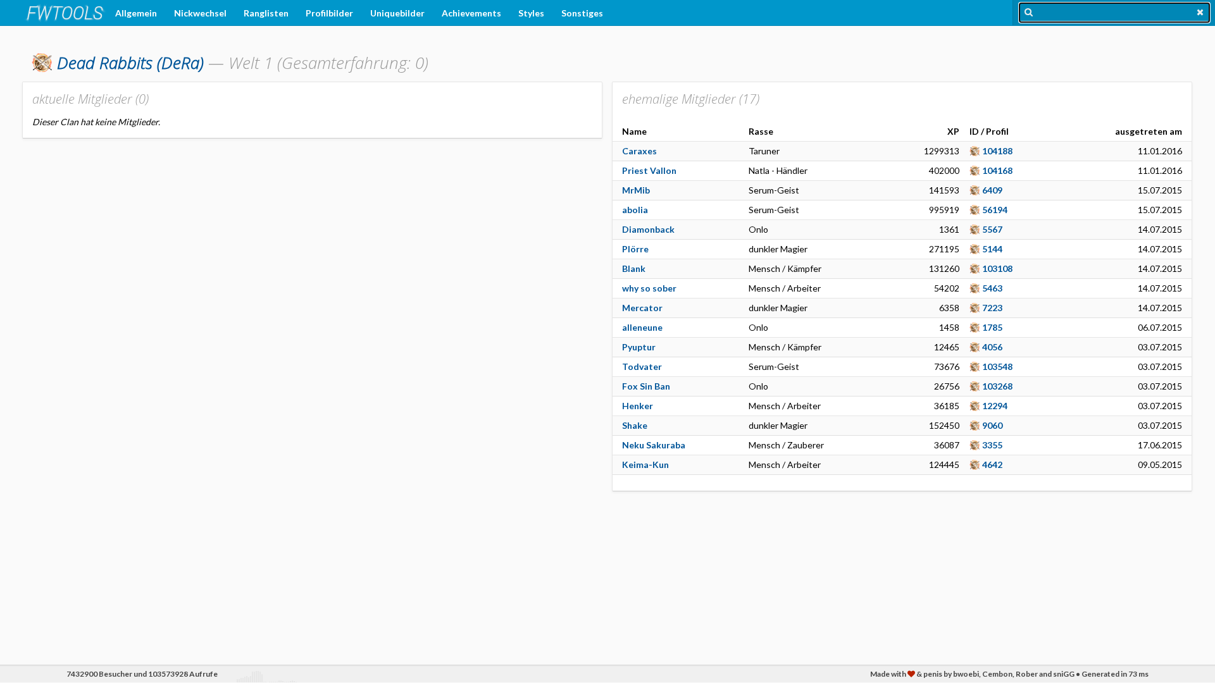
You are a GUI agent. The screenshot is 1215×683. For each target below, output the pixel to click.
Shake (634, 425)
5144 (992, 248)
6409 (992, 190)
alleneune (642, 327)
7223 (992, 307)
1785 (992, 327)
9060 (992, 425)
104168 (997, 170)
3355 (992, 445)
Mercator (642, 307)
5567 (992, 229)
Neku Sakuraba (653, 445)
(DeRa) (130, 62)
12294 (994, 405)
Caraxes (639, 150)
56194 (994, 209)
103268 (997, 386)
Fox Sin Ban (646, 386)
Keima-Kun (645, 464)
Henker (637, 405)
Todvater (642, 366)
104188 (997, 150)
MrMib (636, 190)
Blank (633, 268)
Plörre (635, 248)
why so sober (649, 288)
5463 (992, 288)
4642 (992, 464)
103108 (997, 268)
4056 (992, 347)
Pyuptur (639, 347)
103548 (997, 366)
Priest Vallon (649, 170)
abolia (635, 209)
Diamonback (648, 229)
